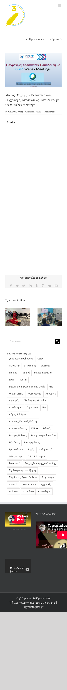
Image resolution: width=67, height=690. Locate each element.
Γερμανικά (32, 407)
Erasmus (45, 365)
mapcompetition (43, 372)
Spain (12, 379)
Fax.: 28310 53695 (39, 602)
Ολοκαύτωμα (16, 456)
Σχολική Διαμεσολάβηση (22, 470)
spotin (23, 379)
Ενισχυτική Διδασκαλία (43, 435)
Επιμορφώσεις (32, 442)
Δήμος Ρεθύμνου (18, 414)
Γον (44, 407)
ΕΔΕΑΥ (34, 428)
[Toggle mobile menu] (60, 5)
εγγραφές (46, 484)
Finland (13, 372)
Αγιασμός (14, 400)
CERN (40, 358)
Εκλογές (47, 428)
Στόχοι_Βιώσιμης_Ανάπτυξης (40, 463)
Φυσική (13, 484)
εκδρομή (13, 491)
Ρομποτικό (14, 463)
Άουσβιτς (50, 393)
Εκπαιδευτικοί (49, 112)
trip (51, 386)
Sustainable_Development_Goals (27, 386)
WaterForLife (16, 393)
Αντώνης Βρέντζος (15, 112)
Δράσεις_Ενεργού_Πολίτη (23, 421)
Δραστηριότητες (18, 428)
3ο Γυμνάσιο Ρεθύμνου (21, 358)
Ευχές (31, 449)
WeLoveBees (34, 393)
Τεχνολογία (48, 477)
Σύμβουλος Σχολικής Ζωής (23, 477)
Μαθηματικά (45, 449)
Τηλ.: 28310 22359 (19, 602)
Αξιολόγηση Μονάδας (35, 400)
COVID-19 (14, 365)
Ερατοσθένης (16, 449)
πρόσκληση (44, 491)
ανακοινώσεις (29, 484)
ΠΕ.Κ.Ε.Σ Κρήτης (36, 456)
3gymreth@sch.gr (33, 607)
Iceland (26, 372)
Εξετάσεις (14, 442)
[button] (8, 317)
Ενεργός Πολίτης (18, 435)
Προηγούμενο (37, 39)
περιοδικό (28, 491)
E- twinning (30, 365)
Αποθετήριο (15, 407)
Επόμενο (53, 39)
